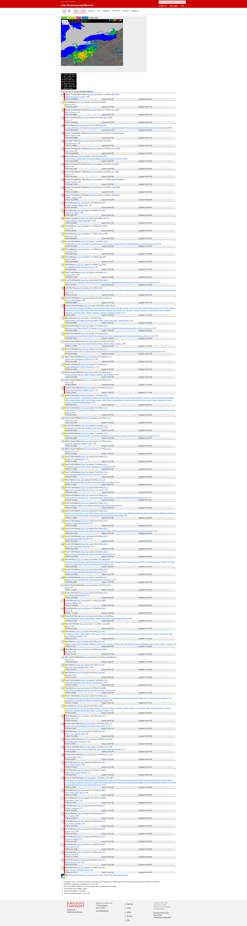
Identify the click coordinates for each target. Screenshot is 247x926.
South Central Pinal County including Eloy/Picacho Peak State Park (131, 780)
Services (126, 11)
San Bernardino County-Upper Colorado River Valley (83, 749)
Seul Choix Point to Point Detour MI (77, 546)
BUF (105, 349)
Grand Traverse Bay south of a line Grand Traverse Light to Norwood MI (89, 513)
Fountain (73, 870)
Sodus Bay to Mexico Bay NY (75, 351)
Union (104, 644)
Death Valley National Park (111, 749)
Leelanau (118, 343)
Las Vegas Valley (71, 757)
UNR (113, 133)
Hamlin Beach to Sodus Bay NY (121, 351)
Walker (126, 708)
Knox (71, 213)
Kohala (67, 482)
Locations (71, 18)
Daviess (77, 734)
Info (98, 11)
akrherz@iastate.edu (102, 911)
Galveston (77, 710)
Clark (67, 847)
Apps (76, 11)
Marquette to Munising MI (93, 572)
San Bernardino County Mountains (122, 562)
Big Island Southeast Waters (81, 402)
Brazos (91, 708)
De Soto (110, 644)
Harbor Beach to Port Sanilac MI (76, 410)
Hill (124, 310)
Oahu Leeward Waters (72, 400)
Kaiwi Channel (149, 398)
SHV (100, 631)
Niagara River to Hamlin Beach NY (97, 351)
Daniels (67, 97)
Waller (148, 708)
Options (85, 18)
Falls (70, 308)
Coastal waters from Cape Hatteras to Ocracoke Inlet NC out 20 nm (87, 128)
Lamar (161, 310)
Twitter (128, 908)
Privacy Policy (158, 915)
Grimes (167, 708)
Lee (66, 267)
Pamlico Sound (161, 128)
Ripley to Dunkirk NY (87, 367)
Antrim (112, 343)
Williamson (78, 390)
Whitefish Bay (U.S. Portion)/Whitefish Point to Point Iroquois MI (125, 498)
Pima (66, 151)
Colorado (99, 710)
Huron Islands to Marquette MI (75, 595)
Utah (66, 112)
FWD (107, 306)
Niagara (93, 374)
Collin (131, 308)
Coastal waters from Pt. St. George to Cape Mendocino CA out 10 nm (88, 244)
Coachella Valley (80, 726)
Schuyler (83, 772)
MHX (101, 125)
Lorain (67, 420)
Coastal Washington (84, 220)
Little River (68, 667)
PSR (100, 102)
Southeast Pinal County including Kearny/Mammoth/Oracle (96, 782)
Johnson (109, 310)
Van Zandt (80, 310)
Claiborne (92, 644)
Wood (77, 634)
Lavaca (90, 267)
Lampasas (111, 313)
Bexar (67, 690)
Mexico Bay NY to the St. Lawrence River (147, 351)
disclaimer (174, 6)
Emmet (88, 343)
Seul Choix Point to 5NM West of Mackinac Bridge (131, 513)
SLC (112, 110)
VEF (106, 739)
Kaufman (73, 310)
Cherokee (111, 634)
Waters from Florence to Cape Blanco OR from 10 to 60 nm (132, 328)
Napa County (69, 726)
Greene (78, 765)
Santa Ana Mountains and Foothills (98, 562)
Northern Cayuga (77, 374)
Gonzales (84, 267)
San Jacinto (85, 708)
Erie (71, 420)
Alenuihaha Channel (131, 400)
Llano (72, 390)
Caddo (73, 644)
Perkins (73, 135)
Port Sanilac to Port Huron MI (97, 410)
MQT (105, 528)
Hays (103, 690)
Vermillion (73, 862)
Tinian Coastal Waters (103, 618)
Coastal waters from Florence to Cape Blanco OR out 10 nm (133, 336)
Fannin (107, 308)
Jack (117, 308)
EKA (105, 241)
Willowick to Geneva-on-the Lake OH (77, 436)
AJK (104, 272)
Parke (67, 862)
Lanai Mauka (110, 482)
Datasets (91, 11)
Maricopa (68, 104)
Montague (88, 308)
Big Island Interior (91, 482)
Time (78, 18)
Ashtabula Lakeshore (80, 443)
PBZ (100, 649)
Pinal (66, 120)
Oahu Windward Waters (135, 398)
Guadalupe (79, 690)
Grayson (101, 308)
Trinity (138, 708)
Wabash (74, 205)
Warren (86, 870)
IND (100, 203)
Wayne (105, 374)
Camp (170, 634)
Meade (67, 135)
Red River (72, 636)
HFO (105, 395)
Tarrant (172, 308)
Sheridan (82, 97)
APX (100, 288)
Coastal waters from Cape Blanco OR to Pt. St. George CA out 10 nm (88, 336)
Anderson (103, 313)
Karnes (108, 690)
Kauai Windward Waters (89, 398)
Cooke (95, 308)
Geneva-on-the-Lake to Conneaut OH (123, 436)
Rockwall (155, 310)
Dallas (67, 310)
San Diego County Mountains (75, 562)
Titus (161, 634)
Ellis (114, 310)
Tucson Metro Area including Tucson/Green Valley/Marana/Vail (86, 780)
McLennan (129, 310)
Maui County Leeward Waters (113, 400)
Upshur (82, 634)
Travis (67, 390)
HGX (100, 706)
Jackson (68, 644)
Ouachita (131, 644)
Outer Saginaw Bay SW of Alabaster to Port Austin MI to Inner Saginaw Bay (134, 410)
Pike (82, 734)
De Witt (93, 690)
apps (182, 6)
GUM (105, 298)
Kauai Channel (121, 398)
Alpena (106, 343)
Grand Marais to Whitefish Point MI (76, 539)
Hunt (135, 308)
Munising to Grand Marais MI (74, 572)
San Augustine (143, 634)
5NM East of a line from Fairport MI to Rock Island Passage (132, 531)
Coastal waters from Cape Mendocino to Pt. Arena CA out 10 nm (135, 244)
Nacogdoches (69, 634)
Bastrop (85, 390)
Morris (165, 634)
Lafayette (81, 667)
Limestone (143, 310)
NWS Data (116, 11)
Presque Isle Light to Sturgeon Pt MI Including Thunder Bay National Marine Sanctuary (94, 290)
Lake (89, 443)
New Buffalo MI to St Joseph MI (100, 580)
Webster (85, 644)
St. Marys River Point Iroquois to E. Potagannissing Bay (84, 498)
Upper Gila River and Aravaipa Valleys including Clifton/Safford (138, 782)
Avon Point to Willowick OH (100, 436)
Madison (132, 708)
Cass (66, 636)
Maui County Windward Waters (91, 400)
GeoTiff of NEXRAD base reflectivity (115, 875)
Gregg (98, 634)
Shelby (127, 634)
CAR (105, 218)
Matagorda (85, 710)
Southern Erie (88, 359)
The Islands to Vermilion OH (74, 428)
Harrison (104, 634)
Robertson (80, 308)
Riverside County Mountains (99, 564)
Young (112, 308)
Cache (67, 174)
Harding (67, 182)
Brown (73, 772)
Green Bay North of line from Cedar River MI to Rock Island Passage (88, 531)
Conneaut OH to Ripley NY (146, 436)
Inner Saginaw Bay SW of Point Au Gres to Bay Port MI (83, 474)
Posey (67, 213)
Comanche (77, 313)
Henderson (68, 313)
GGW (113, 94)
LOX (99, 318)
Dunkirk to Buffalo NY (72, 367)
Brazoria (73, 708)
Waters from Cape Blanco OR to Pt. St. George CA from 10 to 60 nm (88, 328)
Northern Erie (69, 359)
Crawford (68, 808)
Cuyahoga (68, 251)
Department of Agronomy (74, 912)
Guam (67, 626)
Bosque (119, 310)
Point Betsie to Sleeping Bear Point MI (78, 467)
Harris (143, 708)
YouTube (129, 916)
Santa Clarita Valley (110, 320)
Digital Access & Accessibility (162, 917)
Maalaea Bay (162, 400)
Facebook (129, 904)
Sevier (75, 667)
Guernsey (68, 652)
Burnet (91, 390)
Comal (98, 690)
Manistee (94, 343)
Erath (91, 310)
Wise (121, 308)
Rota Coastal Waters (72, 618)
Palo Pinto (160, 308)
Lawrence (68, 603)
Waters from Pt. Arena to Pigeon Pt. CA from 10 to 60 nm (84, 490)
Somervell (102, 310)
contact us (163, 6)
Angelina (134, 634)
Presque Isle (80, 343)
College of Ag (71, 910)
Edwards (68, 205)
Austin (153, 708)
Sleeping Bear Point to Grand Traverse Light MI (106, 515)
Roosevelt (74, 97)
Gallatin (80, 205)
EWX (100, 265)
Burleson (120, 708)
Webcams (135, 11)
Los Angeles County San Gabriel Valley (89, 320)
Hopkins (145, 308)
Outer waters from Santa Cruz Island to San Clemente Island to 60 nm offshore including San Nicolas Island (101, 698)
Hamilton (88, 313)
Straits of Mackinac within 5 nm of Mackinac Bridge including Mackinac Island (91, 505)
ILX (100, 770)
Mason (71, 800)
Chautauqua (79, 359)
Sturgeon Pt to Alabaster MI (74, 459)
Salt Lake (72, 112)
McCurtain (68, 675)
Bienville (124, 644)
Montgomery (160, 708)
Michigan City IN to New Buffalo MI (77, 580)
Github (128, 912)
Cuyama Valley (123, 320)
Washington (69, 710)
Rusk (117, 634)
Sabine (150, 634)
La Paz (67, 166)
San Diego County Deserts (96, 726)
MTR (105, 487)
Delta (140, 308)
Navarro (136, 310)
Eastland (168, 310)
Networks (106, 11)
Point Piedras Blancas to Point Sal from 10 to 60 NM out (84, 683)
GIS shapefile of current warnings (87, 875)
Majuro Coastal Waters (72, 300)
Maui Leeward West (77, 482)
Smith (93, 634)
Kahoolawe (101, 482)
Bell (66, 308)
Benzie (100, 343)
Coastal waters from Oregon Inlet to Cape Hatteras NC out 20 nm (133, 128)
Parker (166, 308)
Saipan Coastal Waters (119, 618)
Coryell (117, 313)
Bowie (156, 634)
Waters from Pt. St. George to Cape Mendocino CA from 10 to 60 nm (88, 282)
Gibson (76, 213)
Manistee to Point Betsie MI (101, 467)
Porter (67, 587)
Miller (87, 667)
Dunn (67, 228)
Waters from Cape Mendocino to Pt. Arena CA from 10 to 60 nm (133, 282)
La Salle (169, 644)
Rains (87, 310)
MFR (105, 326)
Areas (83, 11)
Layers (64, 18)
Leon (150, 310)
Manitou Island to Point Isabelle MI (76, 554)
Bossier (79, 644)
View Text (93, 94)
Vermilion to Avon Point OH (94, 428)
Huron (67, 382)
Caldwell (71, 267)
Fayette (77, 267)
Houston (106, 710)
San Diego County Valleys (80, 564)
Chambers (105, 708)
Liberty (67, 708)
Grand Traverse (70, 343)
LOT (108, 585)
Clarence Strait (70, 275)
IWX (104, 577)
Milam (74, 308)
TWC (105, 117)
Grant (156, 644)
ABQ (100, 257)
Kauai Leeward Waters (72, 398)
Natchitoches (145, 644)
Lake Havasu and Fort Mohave (75, 741)
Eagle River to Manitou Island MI (100, 554)
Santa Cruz (69, 236)
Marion (88, 634)
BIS (100, 226)
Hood (96, 310)
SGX (100, 559)
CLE (100, 249)
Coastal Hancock (71, 220)
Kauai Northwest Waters (106, 398)
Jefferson (99, 374)
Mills (83, 313)
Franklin (79, 636)
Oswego (68, 374)
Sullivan (72, 816)
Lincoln (99, 644)
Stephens (152, 308)
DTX (108, 380)
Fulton (77, 800)
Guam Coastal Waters (87, 618)
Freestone (95, 313)
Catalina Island (70, 320)
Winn (152, 644)
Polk (78, 708)
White (86, 205)
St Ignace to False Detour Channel (76, 523)
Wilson (72, 690)
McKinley (68, 259)
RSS (128, 920)
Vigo (72, 854)
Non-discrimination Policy (161, 913)
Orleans (86, 374)
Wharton (98, 708)
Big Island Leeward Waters (148, 400)
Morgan (67, 772)
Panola (121, 634)
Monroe (111, 374)
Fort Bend (113, 708)
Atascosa (86, 690)
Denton (126, 308)
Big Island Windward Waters (164, 398)
